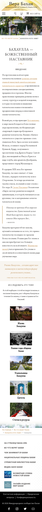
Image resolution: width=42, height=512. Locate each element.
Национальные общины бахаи (19, 457)
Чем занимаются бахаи (16, 452)
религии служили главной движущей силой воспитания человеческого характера (19, 82)
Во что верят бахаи (14, 448)
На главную (6, 430)
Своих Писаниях (19, 187)
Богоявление (33, 120)
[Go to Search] (15, 13)
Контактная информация (14, 494)
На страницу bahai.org (15, 443)
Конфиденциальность (26, 497)
